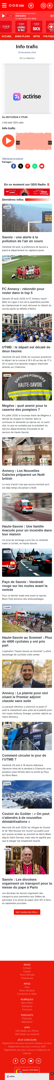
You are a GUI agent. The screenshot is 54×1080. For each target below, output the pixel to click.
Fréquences (27, 978)
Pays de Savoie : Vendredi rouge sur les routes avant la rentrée (24, 586)
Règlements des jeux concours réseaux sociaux (27, 1043)
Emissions (27, 1006)
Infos (36, 36)
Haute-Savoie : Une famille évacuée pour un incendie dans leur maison (27, 530)
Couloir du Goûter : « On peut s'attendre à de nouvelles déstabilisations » (25, 817)
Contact (27, 968)
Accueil (7, 36)
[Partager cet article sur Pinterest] (27, 167)
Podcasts (27, 1018)
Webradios (27, 1021)
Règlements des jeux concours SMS (27, 1046)
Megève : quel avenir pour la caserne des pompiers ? (24, 407)
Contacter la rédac (27, 993)
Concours (27, 1009)
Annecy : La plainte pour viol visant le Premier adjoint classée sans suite (25, 697)
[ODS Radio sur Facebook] (15, 1061)
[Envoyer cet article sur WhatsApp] (34, 167)
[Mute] (52, 16)
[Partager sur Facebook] (13, 167)
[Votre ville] (31, 5)
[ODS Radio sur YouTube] (31, 1061)
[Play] (4, 16)
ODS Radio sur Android (27, 1034)
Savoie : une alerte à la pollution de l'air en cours (22, 239)
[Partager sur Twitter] (20, 167)
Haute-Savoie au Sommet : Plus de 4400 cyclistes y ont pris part (27, 641)
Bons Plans (22, 36)
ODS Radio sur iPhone (27, 1030)
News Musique (27, 990)
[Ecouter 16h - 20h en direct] (27, 192)
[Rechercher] (43, 5)
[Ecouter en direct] (50, 5)
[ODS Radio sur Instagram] (38, 1061)
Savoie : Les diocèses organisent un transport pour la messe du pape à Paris (27, 883)
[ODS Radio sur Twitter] (23, 1061)
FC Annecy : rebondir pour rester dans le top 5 (23, 291)
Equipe (27, 971)
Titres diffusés (27, 974)
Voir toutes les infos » (27, 912)
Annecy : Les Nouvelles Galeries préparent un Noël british (23, 474)
